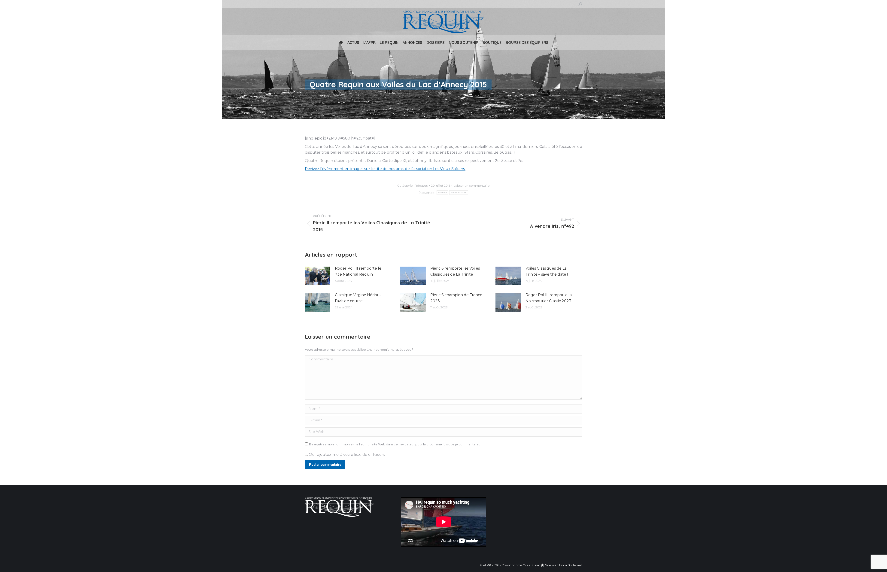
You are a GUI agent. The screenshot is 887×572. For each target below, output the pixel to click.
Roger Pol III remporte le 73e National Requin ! (358, 271)
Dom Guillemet (570, 565)
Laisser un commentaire (472, 185)
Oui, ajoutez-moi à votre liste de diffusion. (346, 454)
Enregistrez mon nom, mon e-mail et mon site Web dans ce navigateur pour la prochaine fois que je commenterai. (394, 444)
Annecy (442, 192)
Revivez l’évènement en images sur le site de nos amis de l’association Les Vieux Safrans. (385, 169)
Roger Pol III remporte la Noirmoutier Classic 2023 (549, 298)
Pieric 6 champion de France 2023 (456, 298)
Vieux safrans (458, 192)
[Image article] (317, 276)
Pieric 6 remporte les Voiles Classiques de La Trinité (455, 271)
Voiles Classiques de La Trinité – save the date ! (547, 271)
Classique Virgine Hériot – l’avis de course (358, 298)
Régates (421, 185)
